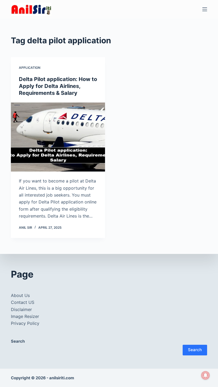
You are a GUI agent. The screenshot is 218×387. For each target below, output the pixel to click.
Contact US (22, 302)
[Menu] (204, 9)
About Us (20, 295)
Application (29, 68)
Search (195, 349)
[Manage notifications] (205, 375)
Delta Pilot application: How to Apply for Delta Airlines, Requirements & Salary (58, 86)
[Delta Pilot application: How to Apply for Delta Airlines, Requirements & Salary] (58, 137)
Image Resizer (25, 316)
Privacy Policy (25, 323)
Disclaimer (21, 309)
